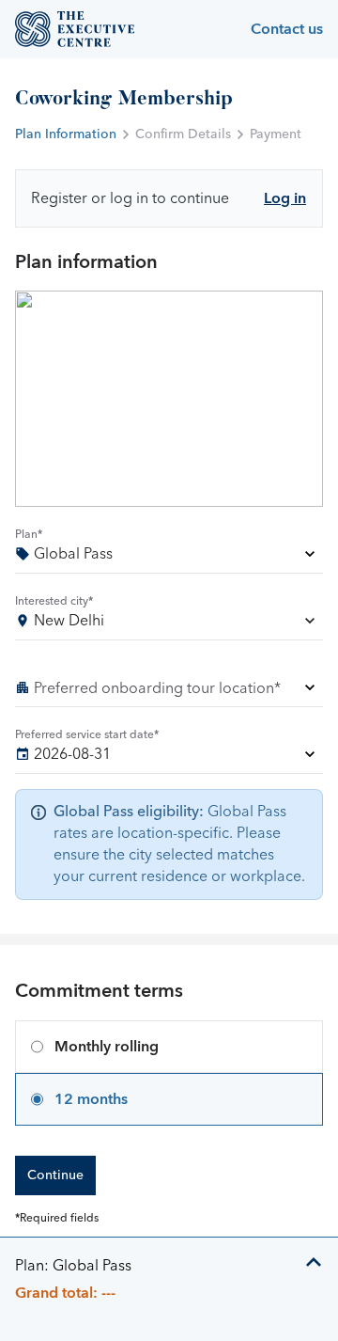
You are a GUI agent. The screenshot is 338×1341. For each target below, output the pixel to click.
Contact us (287, 29)
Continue (55, 1175)
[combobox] (169, 623)
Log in (285, 198)
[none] (169, 557)
